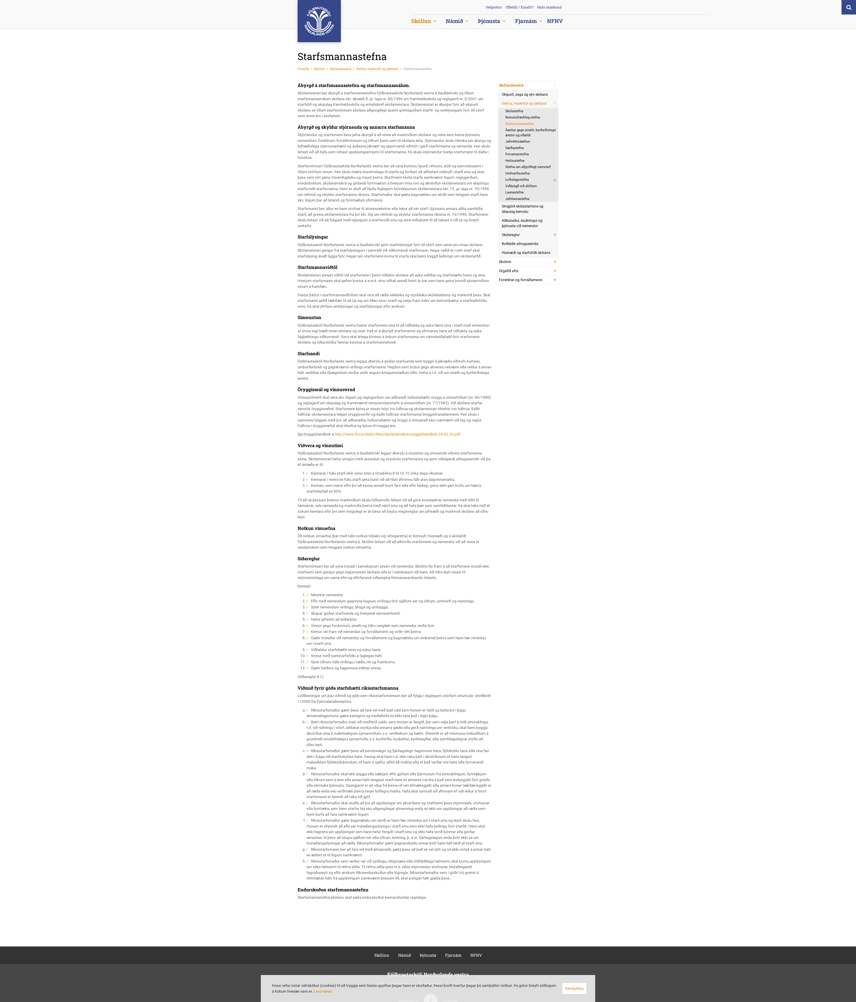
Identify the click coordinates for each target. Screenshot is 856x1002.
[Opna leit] (849, 7)
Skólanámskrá (340, 69)
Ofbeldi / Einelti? (519, 7)
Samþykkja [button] (574, 988)
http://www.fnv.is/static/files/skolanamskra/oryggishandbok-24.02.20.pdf (397, 434)
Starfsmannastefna (417, 69)
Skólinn (319, 69)
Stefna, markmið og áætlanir (377, 69)
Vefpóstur (494, 7)
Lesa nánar (323, 991)
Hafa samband (549, 7)
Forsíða (303, 69)
